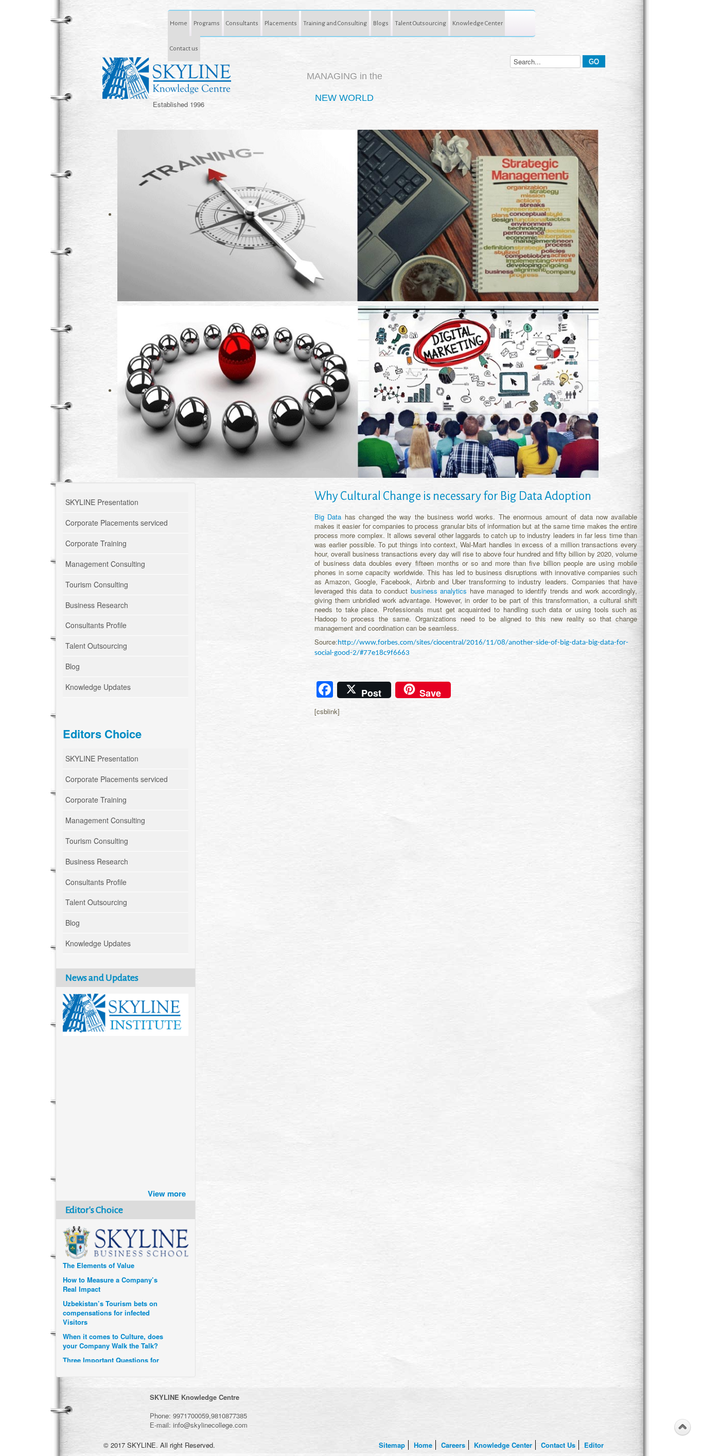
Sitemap (393, 1445)
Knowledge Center (477, 23)
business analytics (439, 591)
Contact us (184, 48)
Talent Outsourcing (420, 23)
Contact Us (559, 1445)
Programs (207, 23)
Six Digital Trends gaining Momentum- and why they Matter (104, 1314)
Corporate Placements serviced (116, 522)
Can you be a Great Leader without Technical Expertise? (109, 1342)
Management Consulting (105, 564)
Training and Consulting (335, 23)
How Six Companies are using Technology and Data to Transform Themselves (111, 1281)
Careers (454, 1445)
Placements (281, 23)
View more (167, 1193)
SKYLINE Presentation (101, 502)
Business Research (96, 605)
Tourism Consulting (96, 584)
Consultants (242, 23)
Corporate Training (96, 543)
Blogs (381, 23)
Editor (595, 1445)
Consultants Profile (96, 625)
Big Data (327, 517)
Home (178, 23)
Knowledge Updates (98, 687)
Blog (72, 666)
